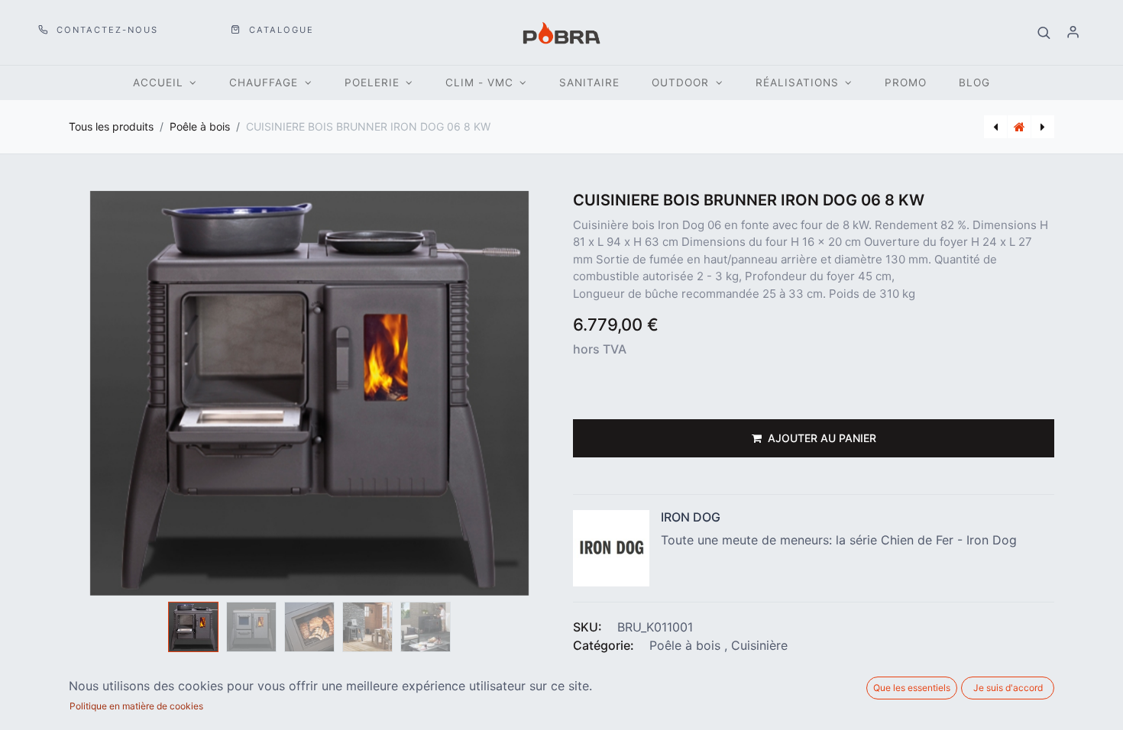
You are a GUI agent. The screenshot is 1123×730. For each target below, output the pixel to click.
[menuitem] (589, 83)
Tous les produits (111, 126)
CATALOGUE (279, 29)
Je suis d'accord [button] (1008, 687)
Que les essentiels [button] (911, 687)
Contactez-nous (105, 29)
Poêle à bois (200, 126)
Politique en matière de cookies (136, 706)
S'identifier (1073, 32)
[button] (1044, 32)
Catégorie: (603, 645)
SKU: (587, 627)
